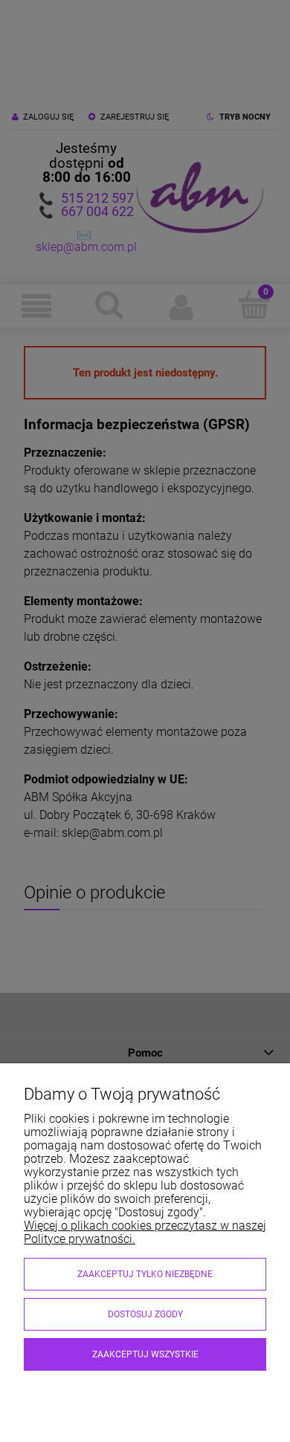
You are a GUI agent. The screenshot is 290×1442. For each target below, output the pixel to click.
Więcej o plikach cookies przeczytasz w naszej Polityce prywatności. (145, 1232)
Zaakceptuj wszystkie (145, 1354)
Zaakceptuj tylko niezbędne (145, 1274)
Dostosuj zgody (145, 1314)
